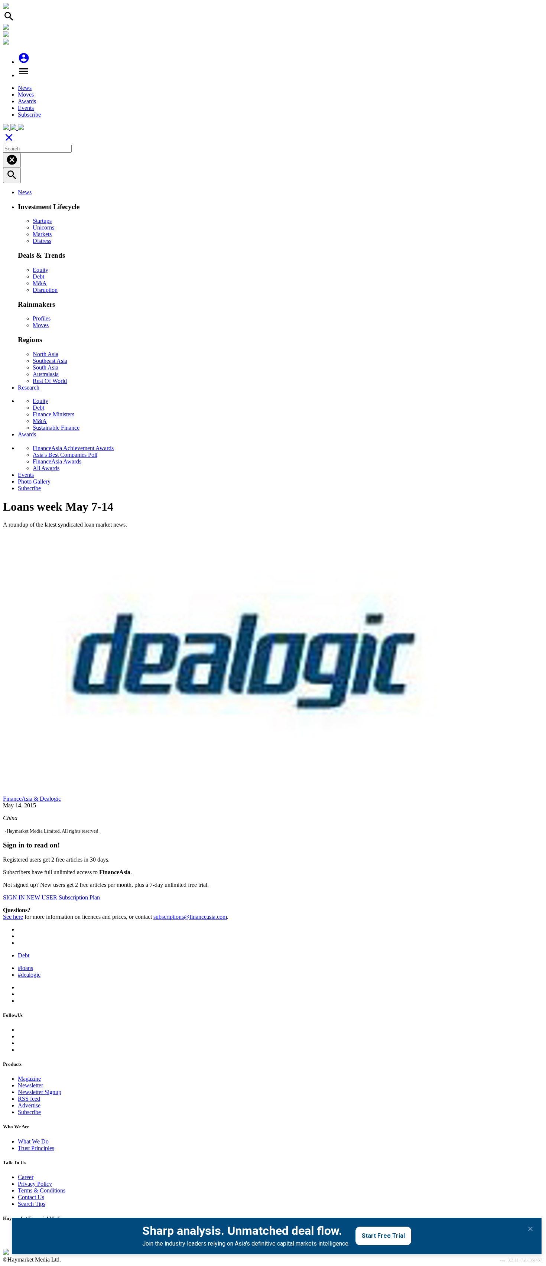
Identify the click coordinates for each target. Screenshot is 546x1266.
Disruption (45, 290)
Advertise (29, 1105)
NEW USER (41, 897)
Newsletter (30, 1085)
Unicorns (43, 227)
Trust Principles (36, 1148)
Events (26, 108)
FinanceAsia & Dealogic (32, 798)
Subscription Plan (79, 897)
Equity (40, 270)
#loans (25, 968)
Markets (42, 234)
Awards (27, 101)
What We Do (33, 1141)
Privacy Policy (35, 1184)
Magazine (29, 1078)
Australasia (46, 374)
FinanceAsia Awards (57, 461)
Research (28, 387)
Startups (42, 221)
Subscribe (29, 114)
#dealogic (29, 975)
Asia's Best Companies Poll (65, 455)
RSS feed (29, 1099)
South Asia (45, 367)
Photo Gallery (34, 481)
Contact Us (31, 1197)
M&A (40, 283)
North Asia (45, 354)
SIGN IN (14, 897)
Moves (26, 94)
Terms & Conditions (41, 1190)
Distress (42, 241)
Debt (38, 276)
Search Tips (31, 1204)
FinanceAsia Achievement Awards (73, 448)
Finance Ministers (53, 414)
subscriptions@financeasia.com (190, 917)
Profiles (42, 318)
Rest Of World (50, 381)
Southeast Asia (50, 361)
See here (13, 917)
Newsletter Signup (39, 1092)
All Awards (46, 468)
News (25, 88)
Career (25, 1177)
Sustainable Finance (56, 427)
